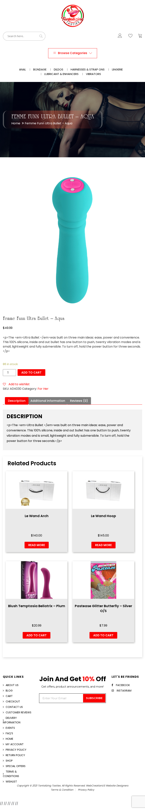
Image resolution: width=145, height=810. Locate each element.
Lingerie (117, 69)
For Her (43, 389)
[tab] (17, 401)
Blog (9, 690)
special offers (15, 766)
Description (16, 401)
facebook (123, 685)
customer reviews (18, 712)
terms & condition (62, 790)
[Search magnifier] (41, 36)
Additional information (47, 401)
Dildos (58, 69)
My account (15, 744)
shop (9, 761)
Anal (22, 69)
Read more (36, 545)
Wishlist (11, 781)
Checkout (13, 701)
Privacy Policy (16, 750)
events (10, 728)
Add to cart (31, 372)
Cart (9, 696)
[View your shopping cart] (140, 36)
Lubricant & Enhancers (61, 74)
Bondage (39, 69)
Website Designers (117, 785)
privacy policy (86, 790)
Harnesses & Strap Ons (88, 69)
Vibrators (93, 74)
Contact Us (14, 707)
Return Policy (15, 755)
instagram (124, 690)
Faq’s (9, 733)
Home (15, 123)
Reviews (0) (79, 401)
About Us (12, 685)
